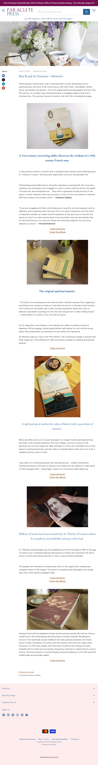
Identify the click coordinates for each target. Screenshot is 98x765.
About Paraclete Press (27, 739)
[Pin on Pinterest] (3, 88)
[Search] (86, 12)
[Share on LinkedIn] (3, 83)
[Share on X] (3, 79)
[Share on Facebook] (3, 75)
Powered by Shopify (49, 745)
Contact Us (74, 739)
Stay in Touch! (43, 739)
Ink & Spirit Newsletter (60, 739)
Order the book (57, 474)
